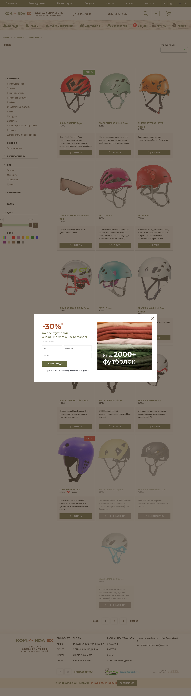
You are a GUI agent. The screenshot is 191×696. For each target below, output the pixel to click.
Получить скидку (54, 364)
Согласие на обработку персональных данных (69, 370)
